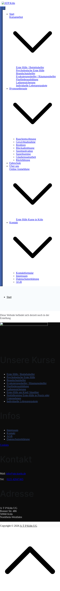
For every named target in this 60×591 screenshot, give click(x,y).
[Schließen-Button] (4, 8)
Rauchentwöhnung (26, 138)
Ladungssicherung (25, 82)
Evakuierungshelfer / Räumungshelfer (36, 76)
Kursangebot (16, 17)
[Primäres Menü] (1, 146)
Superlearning (23, 154)
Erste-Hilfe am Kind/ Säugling (23, 392)
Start (11, 14)
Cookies (4, 444)
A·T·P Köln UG (28, 525)
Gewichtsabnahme (26, 142)
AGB (19, 282)
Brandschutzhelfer (25, 73)
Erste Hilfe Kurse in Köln (29, 219)
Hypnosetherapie (18, 88)
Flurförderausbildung (27, 79)
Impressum (22, 275)
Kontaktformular (25, 272)
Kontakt (13, 222)
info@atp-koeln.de (16, 473)
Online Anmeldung (19, 169)
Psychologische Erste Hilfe (30, 70)
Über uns (14, 166)
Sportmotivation (24, 151)
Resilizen (21, 145)
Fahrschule (15, 163)
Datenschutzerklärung (27, 278)
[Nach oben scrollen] (30, 589)
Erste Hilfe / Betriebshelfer (30, 67)
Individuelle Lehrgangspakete (31, 85)
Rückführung (23, 160)
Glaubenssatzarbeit (26, 157)
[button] (32, 64)
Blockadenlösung (25, 148)
